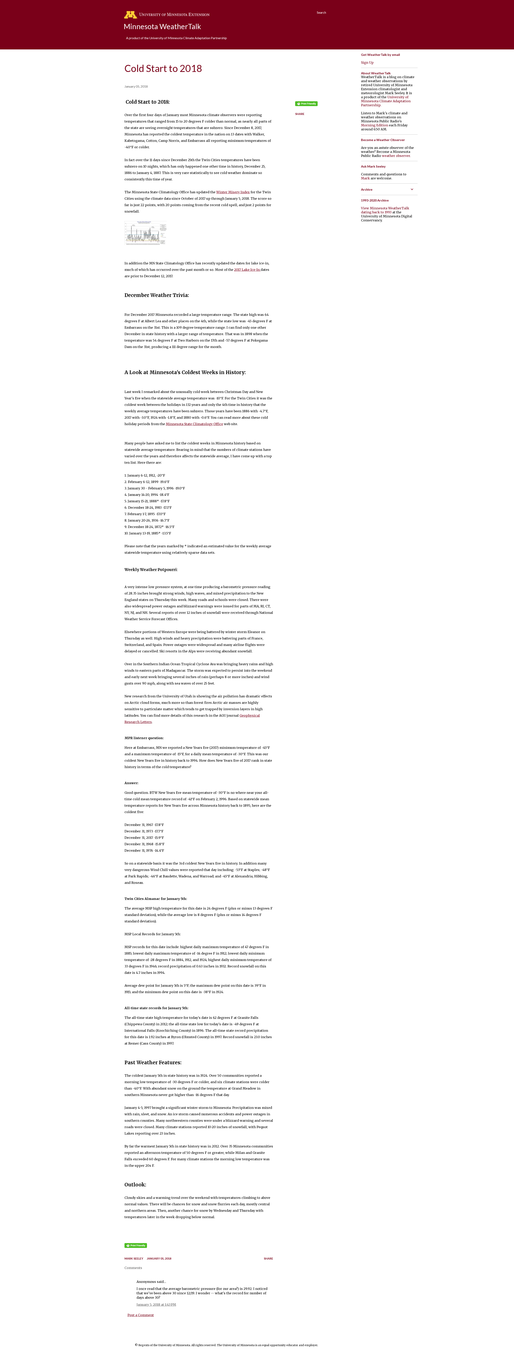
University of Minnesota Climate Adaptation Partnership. (386, 101)
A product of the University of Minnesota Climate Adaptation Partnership (176, 38)
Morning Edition (374, 125)
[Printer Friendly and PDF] (135, 1247)
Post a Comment (140, 1315)
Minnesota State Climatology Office (194, 424)
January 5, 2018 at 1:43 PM (156, 1305)
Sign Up (367, 62)
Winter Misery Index (233, 192)
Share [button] (299, 114)
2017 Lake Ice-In (247, 270)
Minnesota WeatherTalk (162, 26)
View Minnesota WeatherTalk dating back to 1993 (385, 210)
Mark (365, 178)
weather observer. (396, 156)
